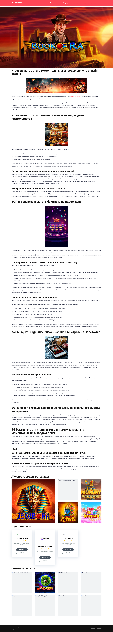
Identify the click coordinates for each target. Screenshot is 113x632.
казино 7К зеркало (75, 96)
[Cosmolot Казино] (45, 542)
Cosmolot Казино (45, 546)
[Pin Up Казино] (68, 533)
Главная (37, 3)
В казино (22, 549)
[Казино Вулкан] (22, 533)
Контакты (45, 3)
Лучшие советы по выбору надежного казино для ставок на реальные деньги (73, 3)
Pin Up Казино (68, 538)
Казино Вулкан (22, 538)
